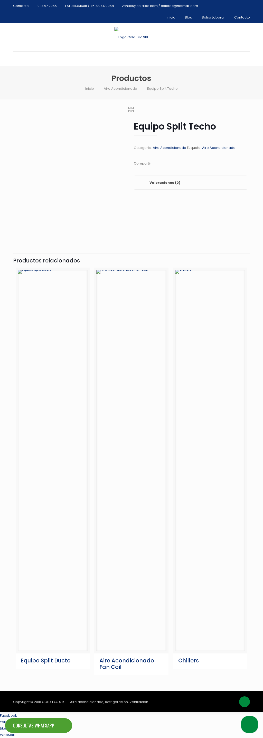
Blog (188, 17)
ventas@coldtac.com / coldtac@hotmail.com (160, 5)
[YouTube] (224, 701)
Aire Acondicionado (120, 88)
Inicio (170, 17)
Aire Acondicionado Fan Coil (126, 664)
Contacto (241, 17)
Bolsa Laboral (212, 17)
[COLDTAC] (131, 37)
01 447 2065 (47, 5)
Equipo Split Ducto (46, 660)
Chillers (188, 660)
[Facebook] (217, 701)
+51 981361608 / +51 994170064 (89, 5)
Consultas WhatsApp (33, 725)
